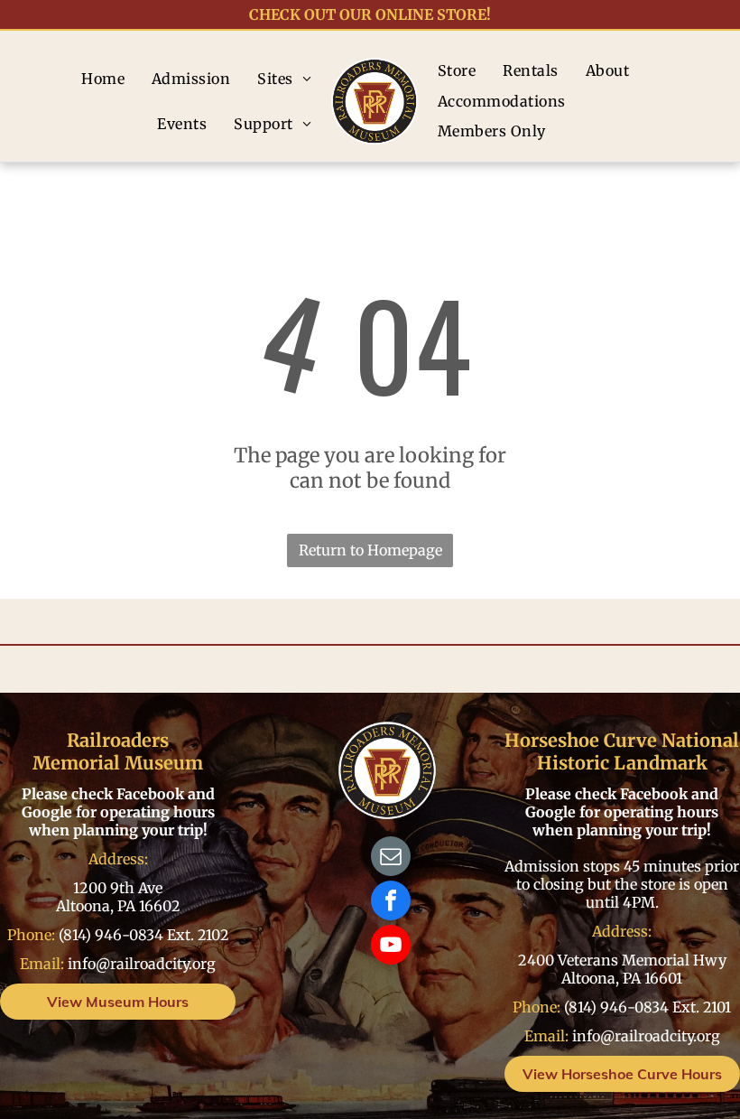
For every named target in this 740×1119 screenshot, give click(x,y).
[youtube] (391, 947)
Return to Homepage (370, 550)
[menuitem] (103, 78)
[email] (391, 858)
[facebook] (391, 903)
